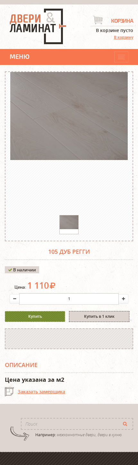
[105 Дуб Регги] (69, 222)
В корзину (123, 37)
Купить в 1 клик (99, 316)
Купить (35, 316)
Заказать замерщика (41, 392)
